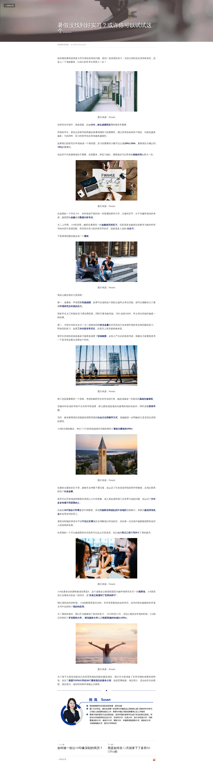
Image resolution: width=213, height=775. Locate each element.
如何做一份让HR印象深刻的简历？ (80, 748)
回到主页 (10, 5)
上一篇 (61, 744)
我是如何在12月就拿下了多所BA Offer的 (129, 749)
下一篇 (110, 744)
